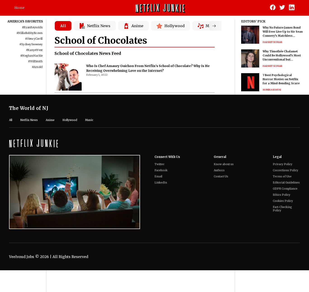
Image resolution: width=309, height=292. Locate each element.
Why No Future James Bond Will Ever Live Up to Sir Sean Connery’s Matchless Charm (283, 32)
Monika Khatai (272, 89)
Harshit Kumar (272, 42)
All (63, 26)
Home (19, 8)
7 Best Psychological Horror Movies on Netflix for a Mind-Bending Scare (281, 79)
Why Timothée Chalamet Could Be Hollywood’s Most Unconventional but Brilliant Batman (282, 56)
